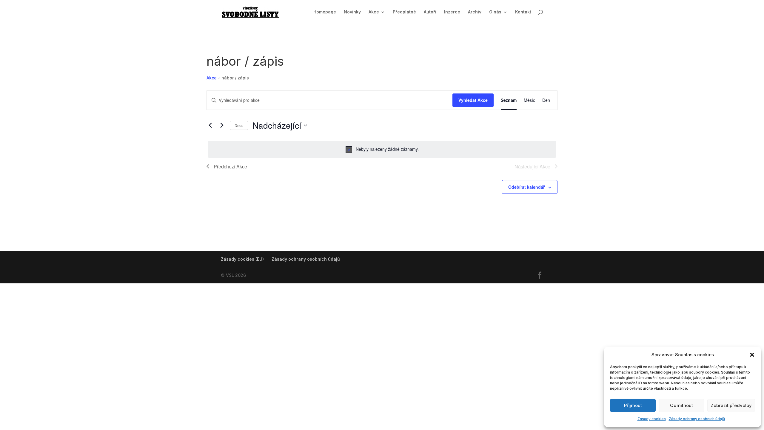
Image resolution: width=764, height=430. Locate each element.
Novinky (352, 12)
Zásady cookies (651, 419)
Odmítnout (681, 405)
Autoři (430, 12)
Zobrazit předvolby (731, 405)
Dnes (239, 125)
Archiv (474, 12)
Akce (374, 12)
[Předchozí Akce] (210, 125)
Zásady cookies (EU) (242, 259)
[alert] (382, 149)
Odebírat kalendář (526, 187)
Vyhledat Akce (473, 100)
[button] (752, 355)
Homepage (324, 12)
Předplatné (404, 12)
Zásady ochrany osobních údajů (697, 419)
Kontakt (523, 12)
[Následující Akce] (221, 125)
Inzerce (452, 12)
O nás (495, 12)
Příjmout (633, 405)
